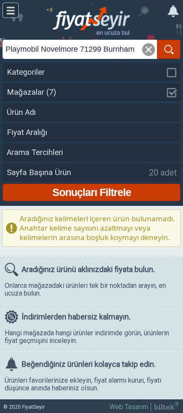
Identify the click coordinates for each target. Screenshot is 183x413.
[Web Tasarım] (166, 407)
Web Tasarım (128, 407)
